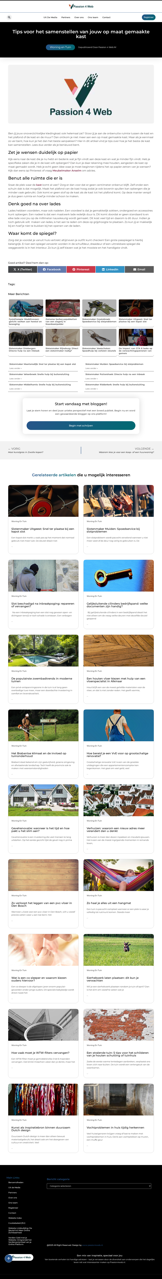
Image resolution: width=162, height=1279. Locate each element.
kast (39, 184)
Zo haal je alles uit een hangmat (109, 903)
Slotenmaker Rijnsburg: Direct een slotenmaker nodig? (62, 349)
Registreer (13, 1208)
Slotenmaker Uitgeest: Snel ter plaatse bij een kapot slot (135, 320)
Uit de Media (14, 1187)
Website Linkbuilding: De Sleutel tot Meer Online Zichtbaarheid (20, 1230)
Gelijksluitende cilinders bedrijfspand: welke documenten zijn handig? (117, 605)
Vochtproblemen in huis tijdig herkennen (115, 1127)
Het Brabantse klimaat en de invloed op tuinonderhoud (38, 755)
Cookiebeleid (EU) (16, 1223)
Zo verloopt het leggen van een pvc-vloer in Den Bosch (41, 904)
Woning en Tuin (60, 47)
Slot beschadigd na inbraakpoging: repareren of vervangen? (42, 605)
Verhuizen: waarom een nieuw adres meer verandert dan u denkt (116, 830)
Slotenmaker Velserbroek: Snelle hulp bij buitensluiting (39, 374)
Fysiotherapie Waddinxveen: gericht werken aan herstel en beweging (25, 321)
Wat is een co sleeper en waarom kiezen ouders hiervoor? (39, 979)
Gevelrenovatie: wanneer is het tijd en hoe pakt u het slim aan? (40, 830)
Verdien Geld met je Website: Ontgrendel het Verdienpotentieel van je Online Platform (20, 1241)
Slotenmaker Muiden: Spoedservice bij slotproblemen (114, 364)
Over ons (79, 17)
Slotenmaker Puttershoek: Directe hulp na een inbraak (115, 374)
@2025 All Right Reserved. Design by (75, 1245)
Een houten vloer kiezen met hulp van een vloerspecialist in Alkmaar (116, 680)
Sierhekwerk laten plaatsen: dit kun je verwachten (113, 979)
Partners (65, 17)
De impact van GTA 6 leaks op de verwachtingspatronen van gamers (135, 351)
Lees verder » (15, 368)
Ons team (93, 17)
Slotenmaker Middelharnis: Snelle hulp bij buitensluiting (40, 384)
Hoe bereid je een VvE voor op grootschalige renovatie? (117, 755)
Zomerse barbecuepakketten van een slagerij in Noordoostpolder (61, 321)
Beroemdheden (15, 1182)
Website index (15, 1218)
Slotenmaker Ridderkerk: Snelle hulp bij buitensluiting (115, 384)
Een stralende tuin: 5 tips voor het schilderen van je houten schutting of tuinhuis (118, 1054)
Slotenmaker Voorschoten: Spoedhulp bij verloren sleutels (99, 349)
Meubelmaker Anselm (67, 170)
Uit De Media (50, 17)
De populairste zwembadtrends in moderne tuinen (41, 680)
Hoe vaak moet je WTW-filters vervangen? (40, 1052)
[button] (9, 17)
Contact (106, 17)
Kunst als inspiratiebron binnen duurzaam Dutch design (40, 1129)
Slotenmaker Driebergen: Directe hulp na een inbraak (24, 349)
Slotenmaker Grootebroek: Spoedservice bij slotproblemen (99, 320)
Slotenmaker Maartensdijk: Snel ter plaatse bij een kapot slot (42, 364)
